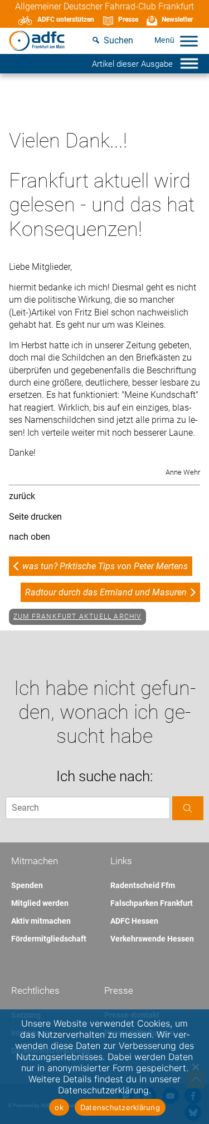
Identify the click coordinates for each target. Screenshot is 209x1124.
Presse (128, 19)
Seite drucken (35, 516)
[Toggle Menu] (189, 41)
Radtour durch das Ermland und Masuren (106, 592)
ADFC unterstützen (65, 19)
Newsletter (177, 19)
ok (59, 1107)
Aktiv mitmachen (41, 920)
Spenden (27, 885)
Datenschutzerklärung (120, 1107)
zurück (22, 496)
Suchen (118, 40)
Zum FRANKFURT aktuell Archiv (77, 616)
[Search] (187, 808)
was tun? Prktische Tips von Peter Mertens (105, 566)
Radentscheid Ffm (142, 885)
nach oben (29, 536)
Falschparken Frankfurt (151, 903)
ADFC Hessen (134, 920)
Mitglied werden (40, 903)
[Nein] (195, 1066)
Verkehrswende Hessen (152, 938)
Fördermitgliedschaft (48, 938)
